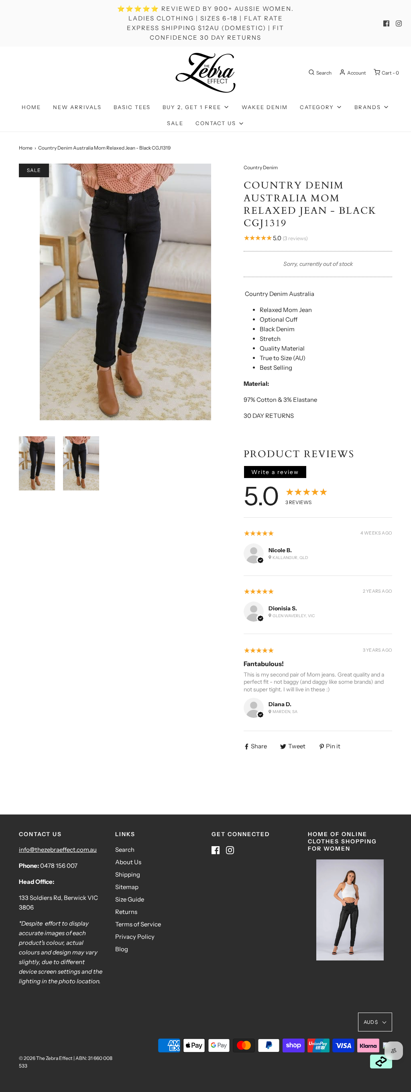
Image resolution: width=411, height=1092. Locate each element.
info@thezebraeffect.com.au (58, 849)
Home (31, 107)
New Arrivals (77, 107)
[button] (37, 463)
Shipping (127, 874)
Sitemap (126, 887)
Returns (126, 912)
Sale (175, 123)
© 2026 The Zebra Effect (46, 1058)
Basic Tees (132, 107)
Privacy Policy (135, 936)
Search (124, 849)
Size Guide (129, 899)
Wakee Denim (265, 107)
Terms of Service (138, 924)
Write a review (275, 472)
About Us (128, 862)
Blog (121, 949)
